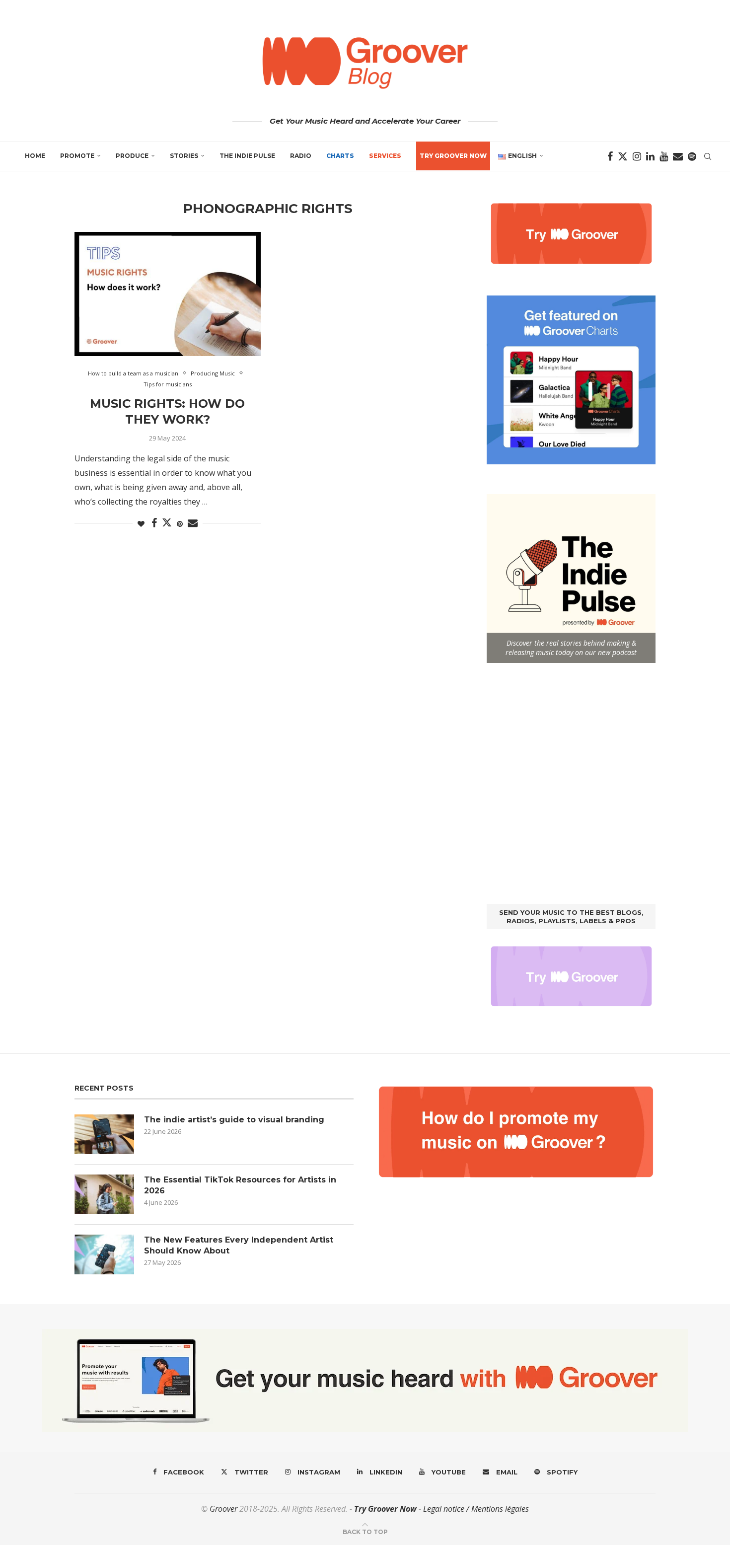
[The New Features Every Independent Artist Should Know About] (104, 1254)
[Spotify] (692, 156)
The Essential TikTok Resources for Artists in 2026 (240, 1185)
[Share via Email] (193, 523)
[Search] (708, 156)
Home (35, 155)
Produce (132, 155)
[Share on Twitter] (167, 522)
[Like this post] (141, 523)
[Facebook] (610, 156)
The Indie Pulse (247, 155)
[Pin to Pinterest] (180, 523)
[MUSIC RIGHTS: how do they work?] (167, 294)
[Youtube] (663, 156)
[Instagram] (637, 156)
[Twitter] (623, 156)
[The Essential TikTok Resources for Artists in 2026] (104, 1194)
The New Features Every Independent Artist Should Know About (238, 1245)
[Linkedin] (650, 156)
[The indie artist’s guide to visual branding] (104, 1134)
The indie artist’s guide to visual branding (234, 1119)
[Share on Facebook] (154, 523)
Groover (223, 1508)
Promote (77, 155)
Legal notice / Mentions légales (476, 1508)
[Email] (678, 156)
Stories (184, 155)
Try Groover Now (385, 1508)
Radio (300, 155)
